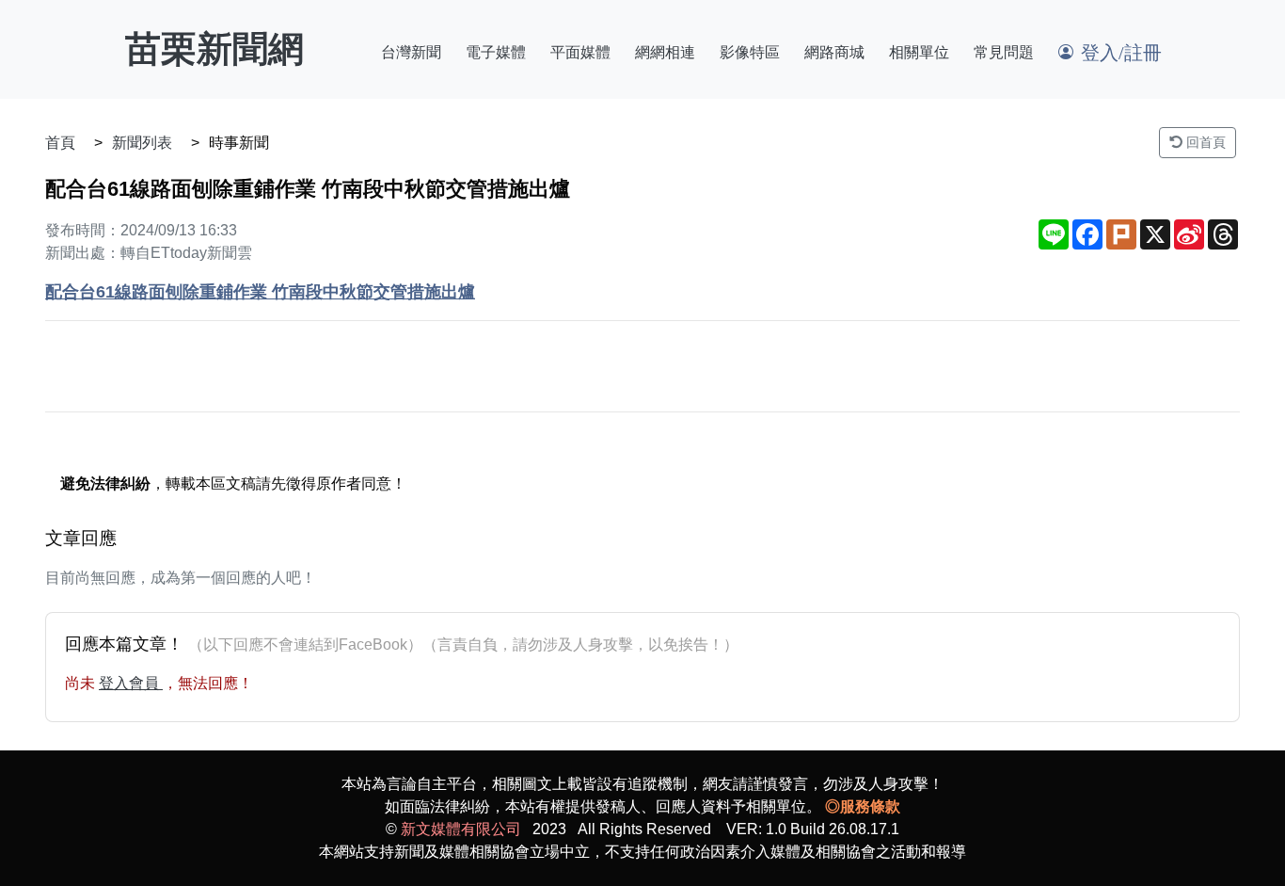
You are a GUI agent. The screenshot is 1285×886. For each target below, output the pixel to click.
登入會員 (131, 683)
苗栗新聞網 (214, 49)
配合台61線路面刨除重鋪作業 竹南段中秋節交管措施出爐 (260, 291)
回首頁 (1204, 142)
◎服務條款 (862, 806)
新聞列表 (142, 143)
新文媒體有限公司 (461, 829)
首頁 (60, 143)
